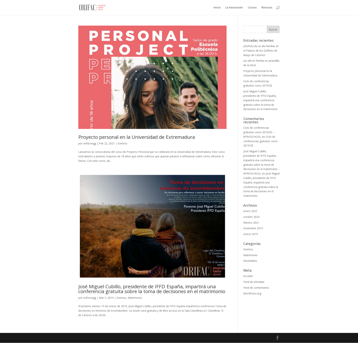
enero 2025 (250, 211)
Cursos (252, 7)
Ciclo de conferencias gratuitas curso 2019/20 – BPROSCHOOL (258, 132)
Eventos (122, 143)
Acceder (248, 276)
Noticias (266, 7)
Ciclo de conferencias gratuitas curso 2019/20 (260, 141)
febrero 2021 (251, 222)
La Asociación (234, 7)
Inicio (217, 7)
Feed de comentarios (256, 287)
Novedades (250, 260)
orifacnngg (89, 143)
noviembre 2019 (253, 228)
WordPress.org (252, 293)
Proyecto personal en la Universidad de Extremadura (136, 137)
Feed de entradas (253, 282)
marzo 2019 (250, 234)
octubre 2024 (251, 217)
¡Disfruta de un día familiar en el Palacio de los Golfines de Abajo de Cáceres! (261, 50)
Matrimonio (135, 297)
